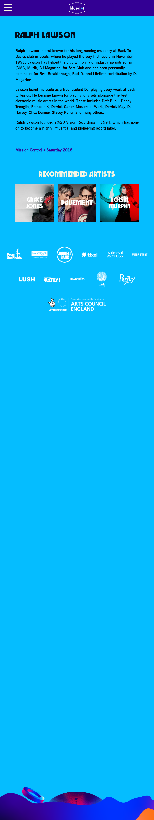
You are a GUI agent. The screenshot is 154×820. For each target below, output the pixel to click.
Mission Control (28, 149)
